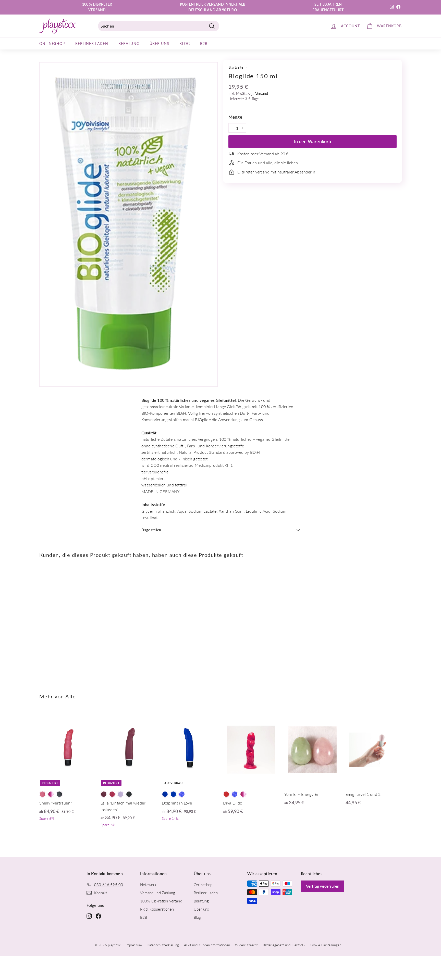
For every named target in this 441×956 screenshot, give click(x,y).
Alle (70, 696)
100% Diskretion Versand (161, 901)
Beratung (128, 43)
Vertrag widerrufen (322, 886)
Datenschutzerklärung (163, 945)
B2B (203, 43)
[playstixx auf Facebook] (98, 915)
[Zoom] (128, 224)
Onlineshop (52, 43)
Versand (261, 94)
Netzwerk (148, 884)
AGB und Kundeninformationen (207, 945)
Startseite (235, 67)
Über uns (159, 43)
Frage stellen (151, 530)
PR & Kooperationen (157, 909)
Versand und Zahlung (157, 892)
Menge (235, 117)
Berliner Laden (91, 43)
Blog (184, 43)
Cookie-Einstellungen (325, 945)
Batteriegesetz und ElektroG (284, 945)
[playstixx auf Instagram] (89, 915)
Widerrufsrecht (246, 945)
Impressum (133, 945)
